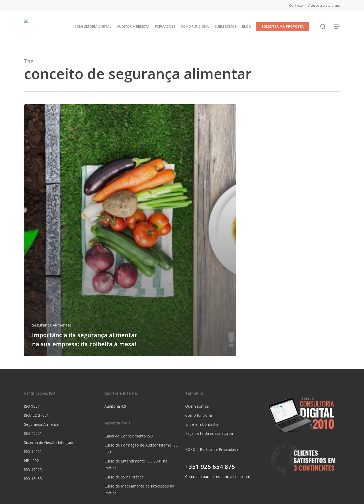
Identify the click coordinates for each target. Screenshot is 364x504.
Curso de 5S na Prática (124, 477)
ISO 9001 (32, 406)
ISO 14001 (33, 451)
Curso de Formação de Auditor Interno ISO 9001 (141, 449)
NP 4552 (31, 460)
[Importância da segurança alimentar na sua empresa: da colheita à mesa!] (130, 230)
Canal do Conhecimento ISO (128, 436)
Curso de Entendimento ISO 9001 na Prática (135, 464)
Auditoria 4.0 (115, 406)
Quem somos (197, 406)
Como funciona (198, 415)
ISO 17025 (33, 469)
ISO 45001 (33, 433)
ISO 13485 (33, 478)
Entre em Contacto (201, 424)
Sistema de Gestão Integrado (49, 442)
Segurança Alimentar (51, 325)
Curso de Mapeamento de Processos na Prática (139, 489)
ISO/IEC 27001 (36, 415)
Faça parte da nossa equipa (209, 433)
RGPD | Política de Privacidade (211, 449)
